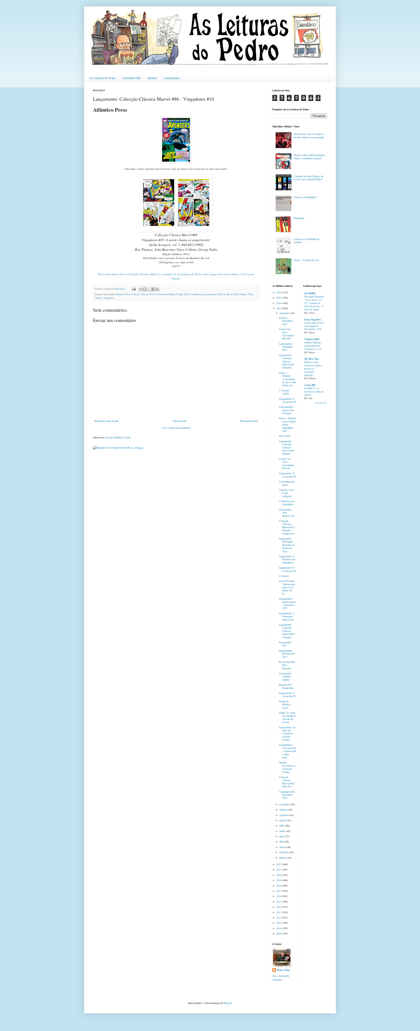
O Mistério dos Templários (287, 502)
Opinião (152, 78)
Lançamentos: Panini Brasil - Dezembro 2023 (287, 603)
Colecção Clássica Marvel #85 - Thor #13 (287, 781)
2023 (279, 308)
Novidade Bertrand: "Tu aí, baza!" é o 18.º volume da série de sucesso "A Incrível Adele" (314, 303)
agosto (283, 820)
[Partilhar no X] (149, 289)
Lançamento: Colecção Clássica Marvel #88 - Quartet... (287, 447)
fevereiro (284, 852)
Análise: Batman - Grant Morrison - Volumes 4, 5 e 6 (313, 346)
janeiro (283, 857)
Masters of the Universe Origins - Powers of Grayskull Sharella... (313, 368)
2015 (279, 901)
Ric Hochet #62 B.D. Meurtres (287, 665)
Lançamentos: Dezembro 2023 (286, 347)
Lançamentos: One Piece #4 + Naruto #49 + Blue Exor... (287, 751)
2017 (279, 891)
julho (282, 825)
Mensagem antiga (249, 420)
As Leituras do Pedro (102, 78)
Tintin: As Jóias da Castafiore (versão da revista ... (287, 717)
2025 (279, 297)
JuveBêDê (309, 293)
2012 (279, 917)
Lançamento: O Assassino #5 (287, 474)
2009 (279, 933)
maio (282, 836)
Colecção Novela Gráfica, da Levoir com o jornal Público (308, 177)
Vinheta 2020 (311, 339)
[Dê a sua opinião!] (145, 289)
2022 (279, 864)
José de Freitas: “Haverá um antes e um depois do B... (287, 587)
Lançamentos (172, 78)
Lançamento (211, 294)
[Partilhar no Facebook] (153, 289)
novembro (284, 804)
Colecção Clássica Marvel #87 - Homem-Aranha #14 (287, 527)
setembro (284, 815)
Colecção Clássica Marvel (143, 294)
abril (282, 841)
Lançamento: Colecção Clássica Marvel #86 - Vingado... (287, 631)
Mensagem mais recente (106, 420)
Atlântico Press (123, 294)
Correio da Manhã (166, 294)
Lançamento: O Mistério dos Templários (287, 559)
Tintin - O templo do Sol (306, 260)
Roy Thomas (241, 294)
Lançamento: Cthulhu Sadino (285, 676)
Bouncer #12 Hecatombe (286, 686)
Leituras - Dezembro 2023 (286, 321)
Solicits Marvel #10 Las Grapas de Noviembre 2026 (314, 326)
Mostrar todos (321, 402)
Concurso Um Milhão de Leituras (306, 240)
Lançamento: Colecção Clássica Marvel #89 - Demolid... (287, 361)
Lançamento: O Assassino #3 (287, 694)
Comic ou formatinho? (305, 197)
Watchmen (299, 218)
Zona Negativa (312, 319)
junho (282, 831)
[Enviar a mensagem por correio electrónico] (133, 288)
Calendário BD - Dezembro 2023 (287, 795)
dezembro (284, 313)
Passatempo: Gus (285, 643)
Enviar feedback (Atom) (118, 437)
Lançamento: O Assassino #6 (287, 400)
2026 (279, 292)
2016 (279, 896)
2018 (279, 885)
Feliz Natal (284, 436)
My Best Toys (311, 359)
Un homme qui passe (286, 483)
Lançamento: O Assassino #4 (287, 569)
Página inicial (179, 420)
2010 (279, 928)
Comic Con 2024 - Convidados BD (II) (287, 463)
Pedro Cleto (283, 970)
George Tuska (182, 294)
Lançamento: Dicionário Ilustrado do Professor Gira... (287, 545)
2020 (279, 875)
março (282, 847)
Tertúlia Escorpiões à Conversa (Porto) (287, 767)
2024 (279, 303)
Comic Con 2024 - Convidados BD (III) (287, 333)
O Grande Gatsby (284, 392)
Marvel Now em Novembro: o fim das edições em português (309, 135)
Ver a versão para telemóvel (176, 427)
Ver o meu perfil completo (280, 977)
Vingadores (108, 297)
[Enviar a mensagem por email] (140, 289)
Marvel (221, 294)
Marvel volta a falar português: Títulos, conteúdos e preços (309, 156)
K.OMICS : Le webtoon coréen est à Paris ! (314, 391)
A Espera (284, 576)
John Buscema (197, 294)
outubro (283, 809)
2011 (279, 922)
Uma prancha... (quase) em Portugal (287, 410)
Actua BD (309, 385)
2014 (279, 906)
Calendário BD (131, 78)
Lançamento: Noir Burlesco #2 (287, 512)
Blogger (228, 1003)
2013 (279, 912)
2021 (279, 869)
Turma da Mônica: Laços (285, 704)
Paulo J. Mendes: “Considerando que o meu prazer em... (287, 379)
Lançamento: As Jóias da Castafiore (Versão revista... (287, 733)
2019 (279, 880)
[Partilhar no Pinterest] (157, 289)
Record (230, 294)
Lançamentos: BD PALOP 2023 (287, 654)
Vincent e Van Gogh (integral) (286, 493)
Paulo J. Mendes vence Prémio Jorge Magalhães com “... (287, 424)
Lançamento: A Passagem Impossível (287, 616)
